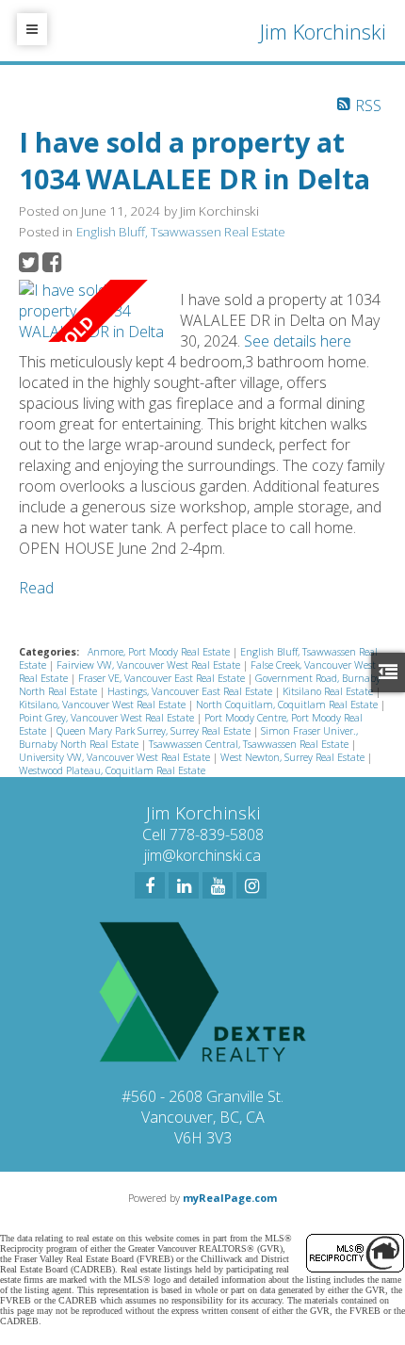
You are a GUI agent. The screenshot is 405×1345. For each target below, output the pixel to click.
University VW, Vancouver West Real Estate (116, 757)
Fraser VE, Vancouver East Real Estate (163, 678)
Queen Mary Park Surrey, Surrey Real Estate (155, 730)
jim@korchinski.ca (202, 855)
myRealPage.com (230, 1198)
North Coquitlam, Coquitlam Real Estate (288, 704)
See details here (297, 341)
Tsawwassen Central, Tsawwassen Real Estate (250, 744)
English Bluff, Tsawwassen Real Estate (180, 231)
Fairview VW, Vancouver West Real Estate (150, 665)
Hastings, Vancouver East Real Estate (191, 691)
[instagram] (251, 885)
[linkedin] (184, 885)
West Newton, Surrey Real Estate (293, 757)
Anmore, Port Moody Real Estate (160, 651)
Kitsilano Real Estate (329, 691)
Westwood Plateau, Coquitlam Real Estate (112, 770)
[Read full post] (92, 311)
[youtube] (217, 885)
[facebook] (150, 885)
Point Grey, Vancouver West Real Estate (108, 717)
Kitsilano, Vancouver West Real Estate (103, 704)
